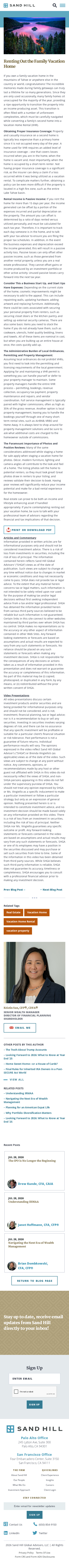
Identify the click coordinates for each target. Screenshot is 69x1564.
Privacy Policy (26, 1552)
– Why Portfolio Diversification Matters (28, 1113)
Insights (50, 1480)
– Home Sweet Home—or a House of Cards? (31, 1063)
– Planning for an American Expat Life (27, 1107)
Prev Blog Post (13, 889)
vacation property (17, 930)
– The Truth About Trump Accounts (25, 1049)
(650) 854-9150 (47, 1524)
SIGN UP (34, 1404)
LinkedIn (14, 1533)
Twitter (43, 1533)
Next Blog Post (52, 889)
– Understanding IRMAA (18, 1093)
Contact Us (15, 1524)
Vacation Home (37, 912)
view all (17, 1079)
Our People (19, 1480)
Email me (23, 1027)
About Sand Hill (19, 1475)
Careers (50, 1485)
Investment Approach (19, 1489)
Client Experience (50, 1475)
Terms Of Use (43, 1552)
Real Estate (13, 912)
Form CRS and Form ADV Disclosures (35, 1556)
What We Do (19, 1485)
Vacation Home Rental (20, 921)
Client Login (50, 1489)
